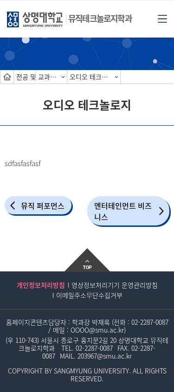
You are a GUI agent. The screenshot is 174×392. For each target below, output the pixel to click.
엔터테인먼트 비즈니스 (123, 211)
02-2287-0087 (149, 322)
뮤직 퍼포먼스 (42, 205)
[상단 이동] (87, 259)
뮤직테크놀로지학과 (100, 18)
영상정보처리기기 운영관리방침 (114, 284)
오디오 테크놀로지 (95, 76)
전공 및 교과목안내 (41, 76)
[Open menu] (162, 18)
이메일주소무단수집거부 (89, 295)
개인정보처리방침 (41, 284)
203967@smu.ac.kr (104, 355)
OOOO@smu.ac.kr (97, 329)
